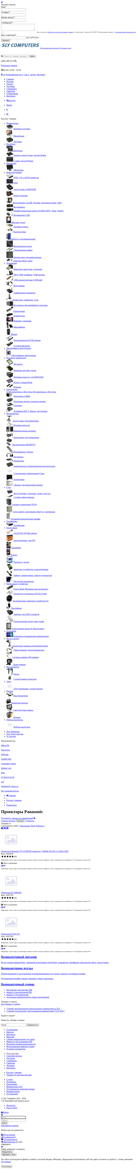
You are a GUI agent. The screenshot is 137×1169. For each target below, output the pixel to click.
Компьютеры (12, 123)
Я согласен (6, 1167)
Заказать (5, 40)
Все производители (10, 791)
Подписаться (32, 1025)
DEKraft (4, 754)
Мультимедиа (12, 414)
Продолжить (7, 1152)
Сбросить (30, 821)
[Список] (5, 828)
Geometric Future (8, 764)
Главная (10, 79)
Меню (9, 105)
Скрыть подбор (8, 821)
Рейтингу (40, 826)
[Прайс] (7, 828)
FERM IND (6, 759)
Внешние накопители (16, 358)
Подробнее (6, 1162)
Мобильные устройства (17, 584)
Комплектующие (14, 172)
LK (2, 782)
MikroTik (5, 745)
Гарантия (10, 91)
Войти (4, 1123)
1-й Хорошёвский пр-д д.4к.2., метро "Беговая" (23, 74)
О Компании (12, 93)
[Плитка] (2, 828)
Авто (8, 681)
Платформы (11, 521)
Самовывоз (11, 89)
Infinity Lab (6, 768)
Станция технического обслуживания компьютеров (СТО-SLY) (35, 1011)
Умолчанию (24, 826)
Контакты (10, 96)
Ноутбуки (10, 144)
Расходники (11, 528)
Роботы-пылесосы (14, 720)
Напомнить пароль (9, 1125)
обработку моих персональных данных (60, 32)
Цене (33, 826)
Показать (20, 821)
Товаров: (5, 823)
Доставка (10, 86)
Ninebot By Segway (9, 786)
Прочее (9, 691)
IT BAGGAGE (7, 777)
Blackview (5, 750)
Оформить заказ (9, 1155)
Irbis (3, 773)
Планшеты (11, 631)
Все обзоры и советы (10, 1004)
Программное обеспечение (18, 348)
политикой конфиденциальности (125, 32)
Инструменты (12, 667)
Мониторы (11, 163)
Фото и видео (12, 639)
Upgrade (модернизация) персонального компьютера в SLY (33, 1009)
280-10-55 (8, 61)
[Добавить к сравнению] (3, 865)
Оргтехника (11, 389)
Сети (8, 487)
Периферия (11, 263)
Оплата (9, 84)
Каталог (10, 81)
